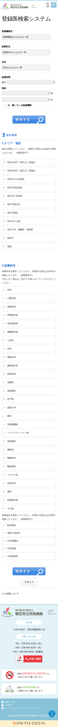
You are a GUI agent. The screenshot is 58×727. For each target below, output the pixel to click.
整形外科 (11, 357)
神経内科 (11, 306)
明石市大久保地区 (16, 179)
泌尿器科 (11, 390)
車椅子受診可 (13, 533)
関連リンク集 (10, 702)
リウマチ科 (12, 475)
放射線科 (11, 441)
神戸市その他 (13, 221)
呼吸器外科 (12, 500)
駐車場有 (11, 525)
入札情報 (8, 705)
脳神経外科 (12, 365)
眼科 (9, 416)
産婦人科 (11, 407)
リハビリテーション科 (18, 432)
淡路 (9, 246)
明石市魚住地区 (14, 187)
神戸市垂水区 (13, 204)
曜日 (6, 80)
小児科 (10, 340)
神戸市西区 (12, 212)
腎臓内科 (11, 458)
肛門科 (10, 399)
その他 (10, 508)
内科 (9, 289)
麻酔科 (10, 449)
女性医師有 (12, 556)
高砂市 (10, 238)
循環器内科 (12, 332)
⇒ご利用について (10, 593)
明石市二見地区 (14, 196)
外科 (9, 348)
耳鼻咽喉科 (12, 424)
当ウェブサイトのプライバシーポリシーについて (22, 708)
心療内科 (11, 298)
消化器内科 (12, 323)
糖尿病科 (11, 466)
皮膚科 (10, 382)
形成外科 (11, 483)
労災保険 (11, 548)
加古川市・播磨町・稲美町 (20, 229)
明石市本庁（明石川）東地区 (21, 162)
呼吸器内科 (12, 315)
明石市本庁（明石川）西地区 (21, 170)
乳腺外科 (11, 374)
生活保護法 (12, 540)
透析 (9, 491)
